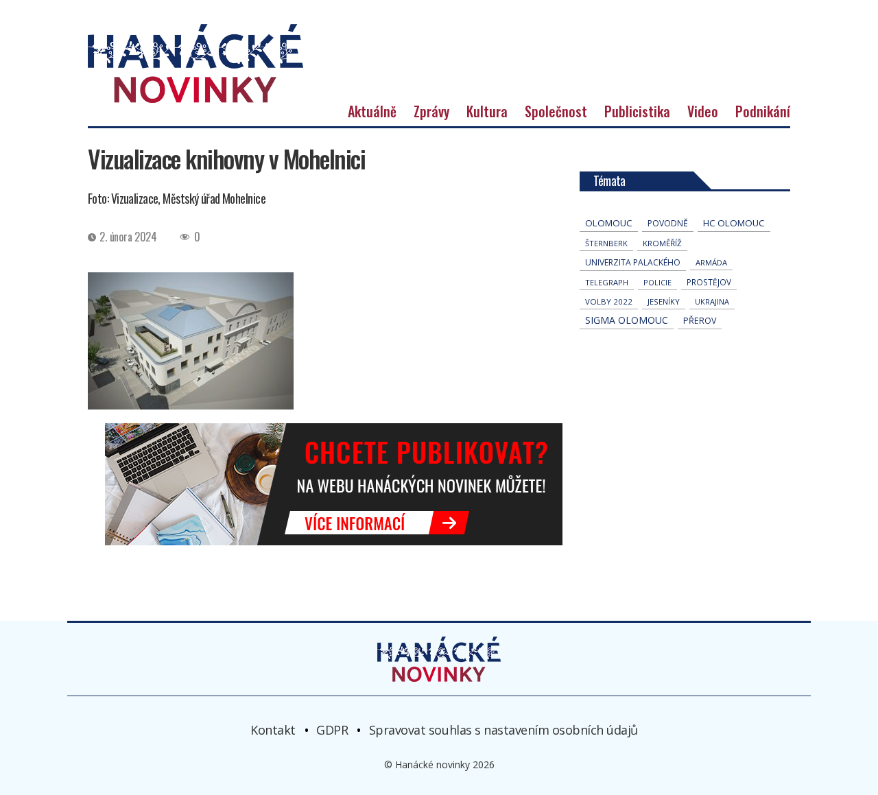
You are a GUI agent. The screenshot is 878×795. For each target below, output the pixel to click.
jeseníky (664, 301)
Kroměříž (662, 243)
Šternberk (606, 243)
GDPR (332, 729)
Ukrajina (712, 301)
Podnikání (762, 111)
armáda (711, 262)
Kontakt (273, 729)
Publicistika (637, 111)
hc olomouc (734, 223)
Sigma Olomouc (626, 320)
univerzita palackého (632, 262)
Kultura (487, 111)
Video (702, 111)
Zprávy (431, 111)
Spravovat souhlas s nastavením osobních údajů (503, 729)
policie (657, 282)
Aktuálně (372, 111)
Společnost (556, 111)
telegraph (606, 282)
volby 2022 (608, 301)
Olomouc (608, 223)
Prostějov (709, 281)
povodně (668, 223)
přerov (699, 321)
